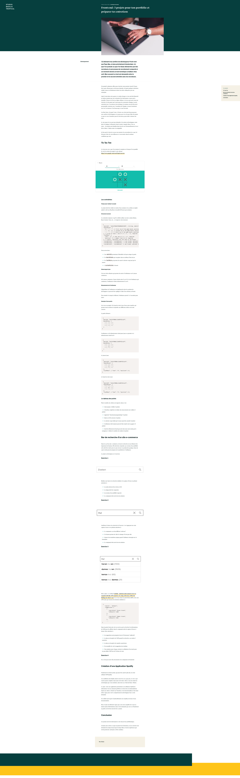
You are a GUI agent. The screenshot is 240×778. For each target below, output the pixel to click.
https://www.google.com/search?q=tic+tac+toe (113, 153)
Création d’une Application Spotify (230, 95)
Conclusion (225, 97)
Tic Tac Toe (225, 90)
